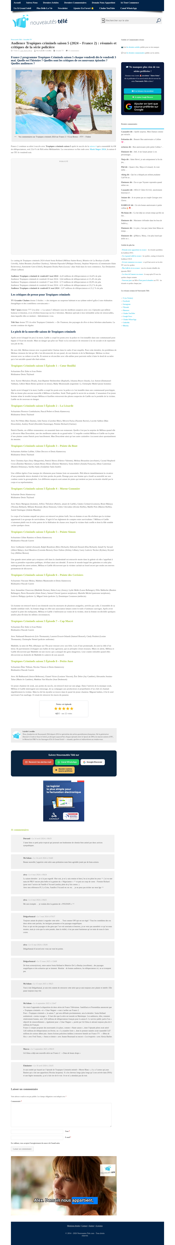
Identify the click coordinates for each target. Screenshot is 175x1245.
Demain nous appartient (103, 2)
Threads (126, 307)
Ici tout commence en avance (132, 262)
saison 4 (93, 146)
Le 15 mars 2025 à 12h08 (47, 961)
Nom (67, 1131)
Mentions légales (73, 1226)
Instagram (126, 304)
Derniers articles (51, 2)
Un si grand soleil (22, 8)
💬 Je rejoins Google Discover (142, 97)
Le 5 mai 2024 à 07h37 (46, 917)
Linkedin (126, 322)
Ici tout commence (130, 2)
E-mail (68, 1137)
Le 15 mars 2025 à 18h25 (43, 984)
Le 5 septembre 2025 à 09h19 (42, 1049)
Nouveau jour (127, 280)
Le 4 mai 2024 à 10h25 (38, 900)
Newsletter (63, 8)
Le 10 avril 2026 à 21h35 (43, 1066)
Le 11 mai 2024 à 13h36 (38, 945)
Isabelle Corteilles (45, 51)
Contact (84, 1226)
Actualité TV (27, 39)
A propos (99, 1226)
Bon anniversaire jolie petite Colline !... (148, 147)
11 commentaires (73, 51)
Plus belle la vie (44, 8)
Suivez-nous (32, 2)
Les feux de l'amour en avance (132, 274)
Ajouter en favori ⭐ (83, 8)
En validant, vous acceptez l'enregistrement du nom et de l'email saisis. (35, 1143)
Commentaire (16, 1101)
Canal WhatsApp (128, 8)
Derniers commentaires (75, 2)
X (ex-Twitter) (128, 298)
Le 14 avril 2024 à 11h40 (43, 858)
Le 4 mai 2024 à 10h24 (38, 875)
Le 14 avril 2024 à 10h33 (42, 839)
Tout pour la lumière (146, 280)
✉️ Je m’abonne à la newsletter (143, 91)
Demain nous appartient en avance (134, 250)
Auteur (91, 1226)
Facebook (126, 301)
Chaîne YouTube (107, 8)
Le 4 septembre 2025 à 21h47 (44, 1003)
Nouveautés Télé (16, 39)
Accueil (17, 2)
